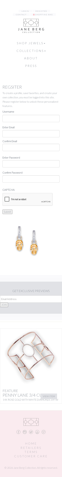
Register (41, 11)
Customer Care (31, 456)
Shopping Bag (44, 15)
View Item (49, 396)
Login (25, 11)
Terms (31, 452)
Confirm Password (12, 172)
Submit (7, 211)
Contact (21, 15)
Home (31, 443)
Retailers (31, 448)
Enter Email (8, 127)
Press (31, 66)
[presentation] (27, 199)
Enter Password (11, 157)
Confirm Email (9, 141)
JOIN (4, 304)
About (31, 58)
